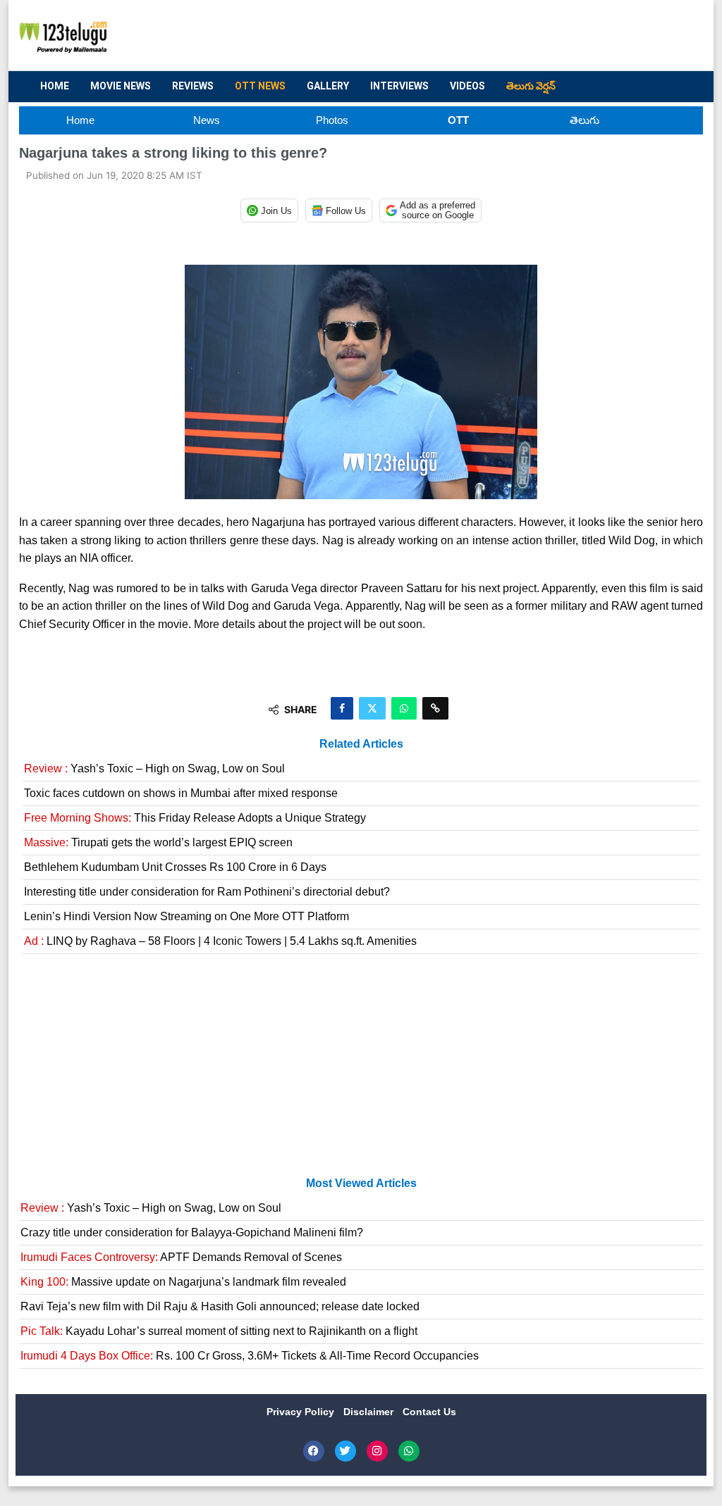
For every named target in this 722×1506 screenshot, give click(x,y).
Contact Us (429, 1411)
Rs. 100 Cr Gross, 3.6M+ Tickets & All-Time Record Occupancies (249, 1356)
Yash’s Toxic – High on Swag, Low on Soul (154, 768)
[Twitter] (345, 1451)
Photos (332, 120)
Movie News (120, 86)
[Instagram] (377, 1451)
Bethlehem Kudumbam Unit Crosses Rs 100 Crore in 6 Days (175, 867)
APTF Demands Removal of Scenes (181, 1257)
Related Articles (361, 744)
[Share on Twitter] (372, 708)
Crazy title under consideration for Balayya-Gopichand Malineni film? (191, 1232)
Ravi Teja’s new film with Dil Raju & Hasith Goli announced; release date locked (220, 1306)
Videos (467, 86)
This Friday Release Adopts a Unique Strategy (195, 818)
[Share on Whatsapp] (404, 708)
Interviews (399, 86)
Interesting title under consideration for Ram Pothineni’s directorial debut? (207, 892)
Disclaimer (369, 1411)
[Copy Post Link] (435, 708)
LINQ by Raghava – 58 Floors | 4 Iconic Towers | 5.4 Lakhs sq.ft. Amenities (220, 941)
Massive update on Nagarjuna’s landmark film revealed (183, 1282)
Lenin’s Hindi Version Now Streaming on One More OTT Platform (186, 916)
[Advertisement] (435, 36)
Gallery (328, 86)
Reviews (193, 86)
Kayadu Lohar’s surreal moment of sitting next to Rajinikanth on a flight (218, 1331)
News (206, 120)
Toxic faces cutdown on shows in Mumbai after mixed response (181, 793)
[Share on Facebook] (342, 708)
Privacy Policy (302, 1411)
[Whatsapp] (409, 1451)
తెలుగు (584, 120)
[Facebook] (313, 1451)
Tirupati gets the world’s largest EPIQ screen (158, 842)
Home (54, 86)
